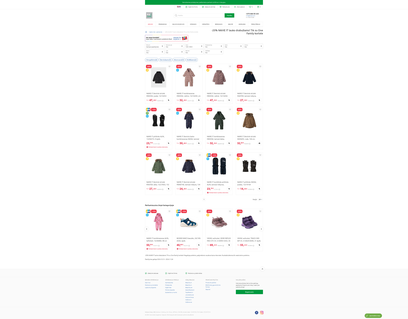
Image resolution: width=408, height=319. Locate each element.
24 (260, 199)
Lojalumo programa (150, 287)
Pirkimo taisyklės (170, 290)
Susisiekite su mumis (171, 292)
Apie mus (147, 282)
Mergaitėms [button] (205, 24)
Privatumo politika (211, 282)
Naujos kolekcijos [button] (178, 24)
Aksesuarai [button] (242, 24)
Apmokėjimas (169, 282)
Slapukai (208, 289)
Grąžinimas (168, 287)
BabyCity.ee (188, 287)
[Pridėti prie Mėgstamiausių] (169, 66)
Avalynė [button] (230, 24)
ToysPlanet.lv (189, 292)
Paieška (229, 15)
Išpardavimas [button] (163, 24)
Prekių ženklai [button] (255, 24)
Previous (146, 229)
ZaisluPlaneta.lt (189, 290)
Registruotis (249, 292)
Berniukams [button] (218, 24)
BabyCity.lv (188, 285)
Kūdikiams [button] (193, 24)
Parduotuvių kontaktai (151, 285)
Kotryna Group (189, 297)
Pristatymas (168, 285)
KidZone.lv (188, 300)
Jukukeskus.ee (189, 295)
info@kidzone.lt (250, 15)
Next (261, 229)
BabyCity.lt (188, 282)
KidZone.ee (188, 302)
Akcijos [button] (150, 24)
